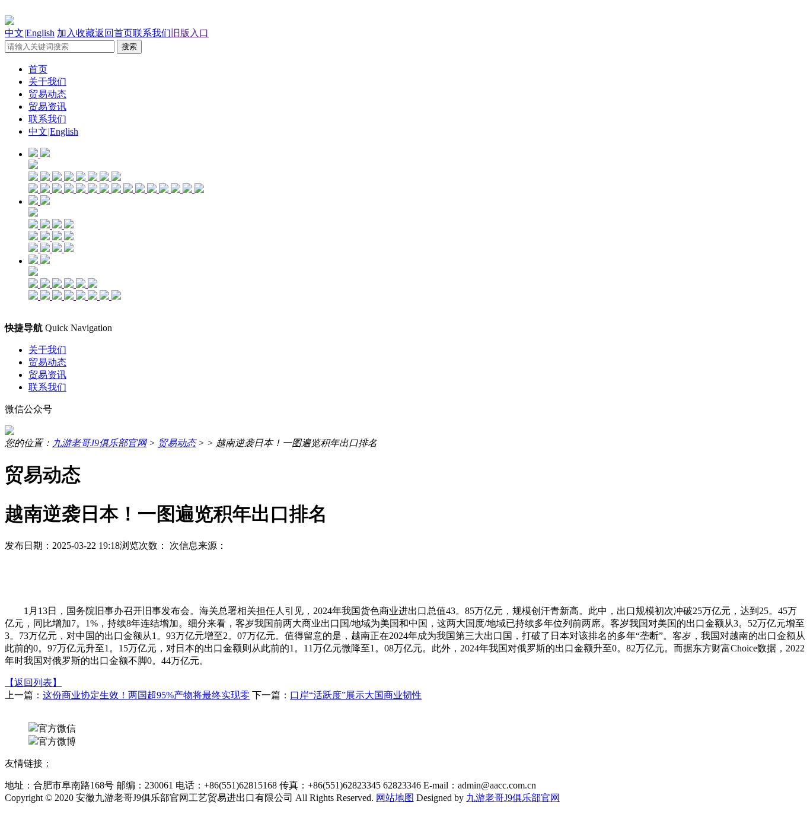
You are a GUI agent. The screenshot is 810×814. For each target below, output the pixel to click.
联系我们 (152, 33)
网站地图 (395, 798)
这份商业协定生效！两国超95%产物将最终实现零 (146, 695)
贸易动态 (47, 94)
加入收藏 (76, 33)
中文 (14, 33)
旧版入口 (190, 33)
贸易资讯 (47, 106)
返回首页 (114, 33)
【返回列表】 (33, 683)
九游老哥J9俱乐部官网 (99, 443)
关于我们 (47, 82)
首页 (37, 69)
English (40, 33)
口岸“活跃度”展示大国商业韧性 (356, 695)
